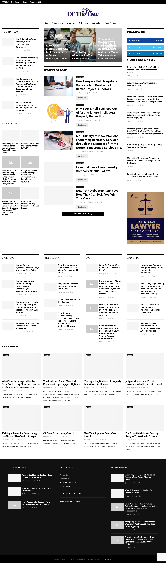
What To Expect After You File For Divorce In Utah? (56, 55)
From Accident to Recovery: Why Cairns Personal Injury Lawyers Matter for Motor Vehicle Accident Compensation (82, 48)
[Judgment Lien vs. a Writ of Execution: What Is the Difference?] (145, 365)
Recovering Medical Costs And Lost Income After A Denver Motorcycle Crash (10, 148)
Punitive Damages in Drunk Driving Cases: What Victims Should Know (143, 175)
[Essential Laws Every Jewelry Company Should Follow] (58, 172)
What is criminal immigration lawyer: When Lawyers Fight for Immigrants (27, 106)
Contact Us (64, 475)
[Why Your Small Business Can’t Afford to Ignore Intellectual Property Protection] (58, 113)
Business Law (80, 77)
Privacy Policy (65, 486)
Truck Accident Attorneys (70, 501)
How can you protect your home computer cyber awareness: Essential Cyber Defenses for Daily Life (26, 286)
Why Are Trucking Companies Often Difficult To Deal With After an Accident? (150, 327)
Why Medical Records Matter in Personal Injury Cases (68, 286)
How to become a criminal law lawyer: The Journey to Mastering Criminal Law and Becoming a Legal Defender (27, 85)
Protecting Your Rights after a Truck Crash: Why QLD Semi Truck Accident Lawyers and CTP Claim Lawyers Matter (10, 208)
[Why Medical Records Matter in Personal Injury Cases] (50, 287)
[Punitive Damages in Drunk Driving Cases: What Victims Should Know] (50, 268)
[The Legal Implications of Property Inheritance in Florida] (103, 365)
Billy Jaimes (81, 93)
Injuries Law (97, 23)
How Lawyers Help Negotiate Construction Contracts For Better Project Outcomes (96, 85)
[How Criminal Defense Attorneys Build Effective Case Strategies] (8, 42)
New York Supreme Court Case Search (100, 435)
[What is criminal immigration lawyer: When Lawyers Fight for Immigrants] (8, 105)
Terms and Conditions (68, 482)
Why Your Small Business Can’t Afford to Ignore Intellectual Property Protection (97, 112)
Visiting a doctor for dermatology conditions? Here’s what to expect (20, 435)
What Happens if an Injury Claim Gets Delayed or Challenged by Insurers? (150, 309)
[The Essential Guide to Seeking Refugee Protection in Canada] (145, 418)
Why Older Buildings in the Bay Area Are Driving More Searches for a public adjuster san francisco (21, 384)
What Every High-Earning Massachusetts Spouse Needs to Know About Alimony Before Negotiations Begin (152, 289)
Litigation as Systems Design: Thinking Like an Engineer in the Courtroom (151, 269)
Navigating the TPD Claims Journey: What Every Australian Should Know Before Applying (108, 50)
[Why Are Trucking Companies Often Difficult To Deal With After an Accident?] (133, 326)
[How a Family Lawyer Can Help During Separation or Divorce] (30, 193)
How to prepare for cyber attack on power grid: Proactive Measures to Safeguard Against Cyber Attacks (27, 307)
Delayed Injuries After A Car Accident (69, 301)
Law (46, 23)
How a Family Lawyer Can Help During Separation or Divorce (30, 204)
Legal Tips (71, 23)
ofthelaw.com (108, 559)
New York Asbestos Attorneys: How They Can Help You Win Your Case (97, 194)
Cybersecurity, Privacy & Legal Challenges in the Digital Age (27, 326)
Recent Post (9, 123)
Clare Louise (82, 151)
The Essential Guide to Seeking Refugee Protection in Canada (142, 435)
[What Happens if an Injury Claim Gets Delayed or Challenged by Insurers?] (133, 308)
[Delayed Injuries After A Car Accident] (50, 303)
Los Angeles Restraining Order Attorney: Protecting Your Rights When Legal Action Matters (27, 63)
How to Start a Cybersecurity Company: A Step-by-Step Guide (27, 267)
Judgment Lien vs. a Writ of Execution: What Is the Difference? (144, 383)
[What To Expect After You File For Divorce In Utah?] (30, 135)
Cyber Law (83, 23)
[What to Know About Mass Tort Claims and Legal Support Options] (62, 365)
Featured (6, 355)
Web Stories (110, 23)
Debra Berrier (82, 202)
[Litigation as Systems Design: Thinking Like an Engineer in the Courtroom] (133, 268)
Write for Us (64, 478)
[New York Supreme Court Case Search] (103, 418)
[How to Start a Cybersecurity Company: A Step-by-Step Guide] (8, 268)
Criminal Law (57, 23)
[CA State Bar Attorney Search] (62, 418)
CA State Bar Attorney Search (58, 433)
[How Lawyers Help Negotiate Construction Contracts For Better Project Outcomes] (58, 86)
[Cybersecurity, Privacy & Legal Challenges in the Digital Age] (8, 326)
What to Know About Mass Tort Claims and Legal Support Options (61, 383)
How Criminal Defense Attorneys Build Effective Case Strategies (26, 43)
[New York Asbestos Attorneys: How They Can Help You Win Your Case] (58, 195)
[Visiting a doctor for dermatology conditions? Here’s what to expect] (21, 418)
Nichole (80, 120)
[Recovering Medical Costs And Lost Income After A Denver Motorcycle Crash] (11, 135)
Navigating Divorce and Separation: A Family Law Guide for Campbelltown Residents (144, 161)
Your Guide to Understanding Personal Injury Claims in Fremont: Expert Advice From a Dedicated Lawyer (68, 319)
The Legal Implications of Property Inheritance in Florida (102, 383)
